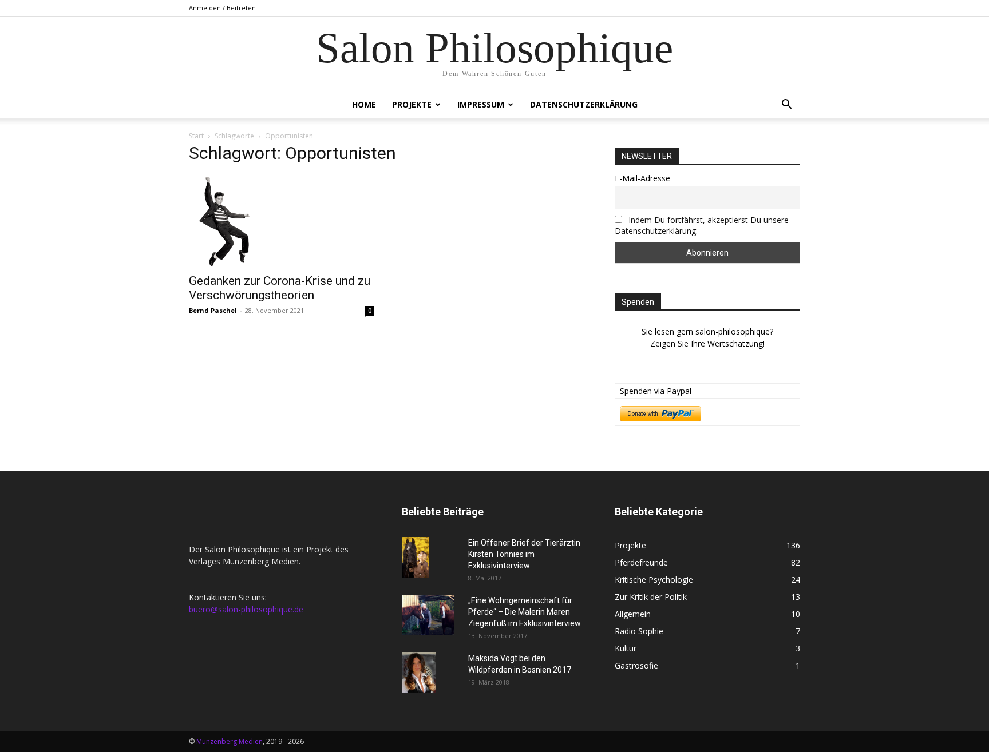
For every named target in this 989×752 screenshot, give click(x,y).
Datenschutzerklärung (584, 104)
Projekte (412, 104)
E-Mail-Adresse (642, 178)
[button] (786, 105)
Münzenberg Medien (229, 741)
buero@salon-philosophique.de (246, 609)
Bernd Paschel (213, 310)
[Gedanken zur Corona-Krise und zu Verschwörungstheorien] (281, 220)
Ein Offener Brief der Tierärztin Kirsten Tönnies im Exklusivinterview (524, 554)
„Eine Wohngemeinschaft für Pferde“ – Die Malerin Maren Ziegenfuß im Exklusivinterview (524, 612)
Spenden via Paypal (655, 390)
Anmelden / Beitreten (222, 7)
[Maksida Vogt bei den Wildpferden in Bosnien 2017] (419, 672)
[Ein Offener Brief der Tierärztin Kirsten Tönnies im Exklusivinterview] (415, 557)
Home (364, 104)
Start (196, 136)
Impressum (480, 104)
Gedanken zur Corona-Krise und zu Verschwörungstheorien (279, 288)
